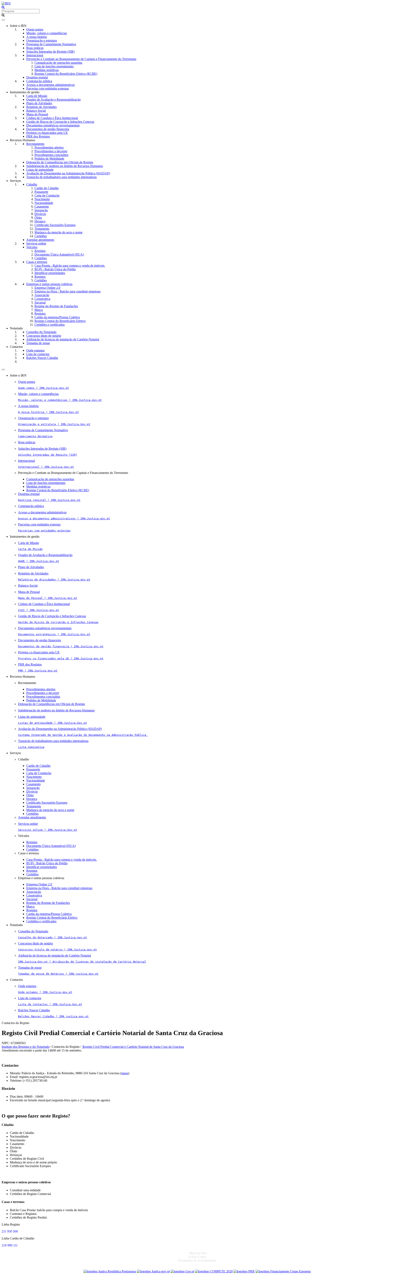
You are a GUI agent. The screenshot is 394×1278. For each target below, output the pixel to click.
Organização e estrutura (41, 40)
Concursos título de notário (43, 335)
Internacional (34, 55)
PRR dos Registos (38, 136)
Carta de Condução (47, 195)
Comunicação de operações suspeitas (58, 62)
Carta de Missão (36, 96)
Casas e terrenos (36, 262)
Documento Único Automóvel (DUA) (59, 254)
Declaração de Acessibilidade (197, 1260)
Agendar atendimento (40, 239)
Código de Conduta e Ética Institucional (52, 118)
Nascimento (42, 199)
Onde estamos (35, 350)
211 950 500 (10, 1231)
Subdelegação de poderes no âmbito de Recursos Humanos (64, 166)
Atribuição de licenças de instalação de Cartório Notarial (62, 339)
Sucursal (40, 302)
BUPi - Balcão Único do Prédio (55, 269)
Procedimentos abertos (49, 147)
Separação (41, 210)
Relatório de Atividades (41, 107)
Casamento (41, 206)
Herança (39, 221)
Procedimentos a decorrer (50, 151)
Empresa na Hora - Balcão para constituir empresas (67, 291)
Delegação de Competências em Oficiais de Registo (59, 162)
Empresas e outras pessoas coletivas (49, 284)
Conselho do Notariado (41, 332)
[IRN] (6, 3)
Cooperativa (42, 298)
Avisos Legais (197, 1257)
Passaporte (41, 191)
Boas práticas (35, 48)
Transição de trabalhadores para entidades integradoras (61, 177)
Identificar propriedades (49, 273)
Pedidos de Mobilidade (49, 158)
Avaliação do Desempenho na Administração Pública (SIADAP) (68, 173)
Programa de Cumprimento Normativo (51, 44)
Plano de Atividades (39, 103)
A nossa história (36, 37)
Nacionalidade (43, 203)
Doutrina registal (37, 77)
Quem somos (34, 29)
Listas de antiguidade (40, 169)
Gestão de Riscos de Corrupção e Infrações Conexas (60, 121)
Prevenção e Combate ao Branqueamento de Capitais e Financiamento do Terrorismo (81, 59)
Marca (38, 310)
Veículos (31, 247)
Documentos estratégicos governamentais (53, 125)
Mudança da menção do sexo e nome (58, 232)
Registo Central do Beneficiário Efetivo (60, 321)
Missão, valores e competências (46, 33)
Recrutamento (35, 144)
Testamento (41, 228)
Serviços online (36, 243)
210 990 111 (10, 1245)
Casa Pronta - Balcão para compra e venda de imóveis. (69, 265)
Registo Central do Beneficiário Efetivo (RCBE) (65, 73)
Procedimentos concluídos (51, 155)
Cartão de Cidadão (46, 188)
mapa (124, 1073)
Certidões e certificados (49, 324)
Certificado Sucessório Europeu (55, 225)
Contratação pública (39, 81)
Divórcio (40, 214)
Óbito (38, 217)
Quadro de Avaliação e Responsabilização (53, 99)
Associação (41, 295)
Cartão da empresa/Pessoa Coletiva (57, 317)
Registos (40, 251)
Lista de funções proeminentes (54, 66)
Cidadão (31, 184)
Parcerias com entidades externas (47, 88)
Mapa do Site (197, 1253)
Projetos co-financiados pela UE (47, 132)
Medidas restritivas (46, 70)
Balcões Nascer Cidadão (42, 358)
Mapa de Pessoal (37, 114)
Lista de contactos (37, 354)
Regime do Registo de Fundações (56, 306)
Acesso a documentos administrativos (50, 84)
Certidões (40, 236)
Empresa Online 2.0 (47, 287)
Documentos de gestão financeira (47, 129)
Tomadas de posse (38, 343)
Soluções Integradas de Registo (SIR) (50, 51)
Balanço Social (36, 110)
